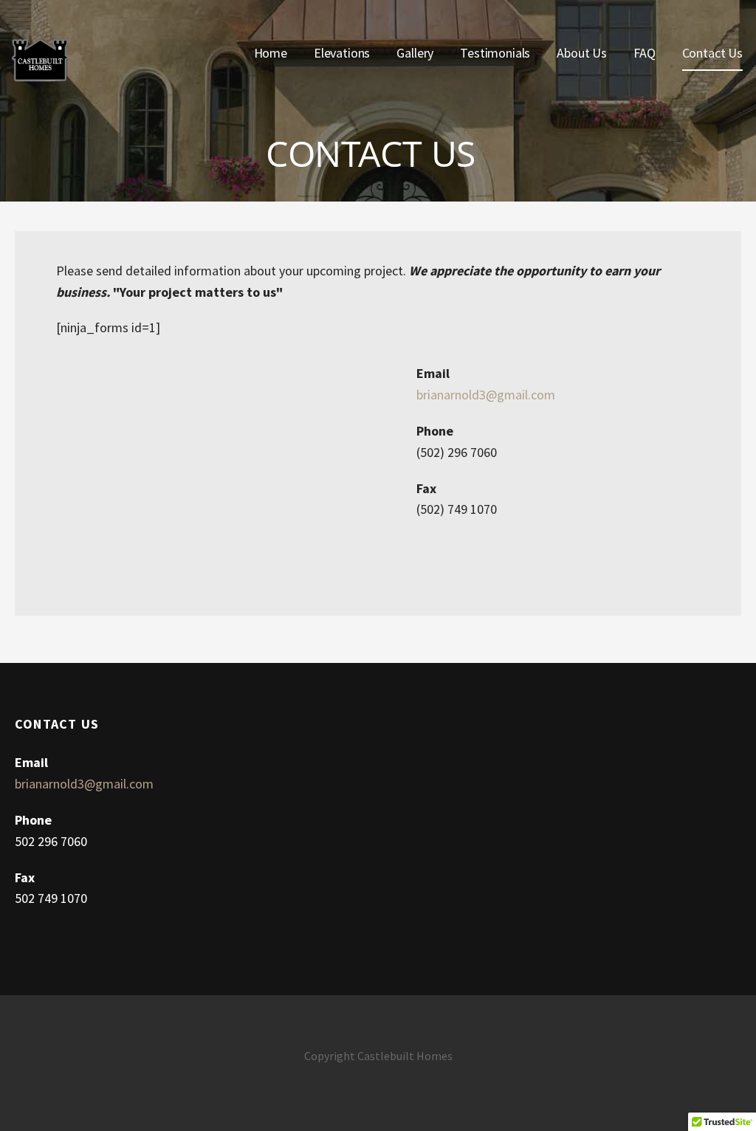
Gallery (414, 52)
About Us (582, 52)
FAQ (644, 52)
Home (270, 52)
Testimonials (495, 52)
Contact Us (712, 52)
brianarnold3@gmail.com (485, 394)
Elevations (342, 52)
